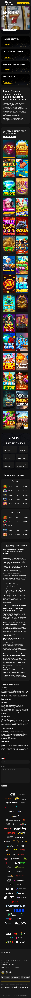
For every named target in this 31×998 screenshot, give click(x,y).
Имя (2, 758)
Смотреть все (9, 136)
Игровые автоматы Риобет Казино (14, 960)
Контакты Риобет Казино (10, 967)
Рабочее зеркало (7, 965)
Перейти (7, 44)
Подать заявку (10, 29)
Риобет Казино (8, 3)
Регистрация (23, 3)
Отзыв (3, 766)
